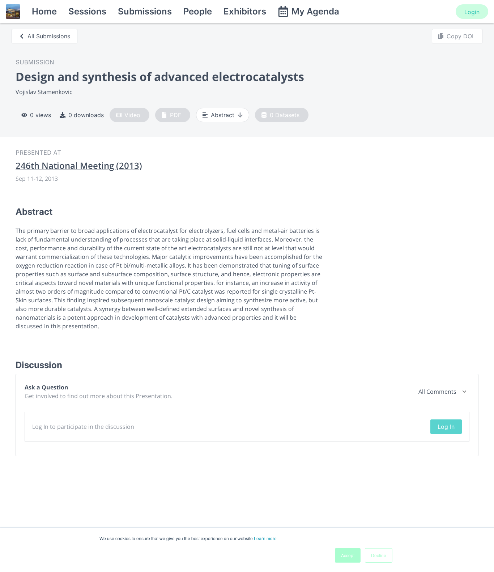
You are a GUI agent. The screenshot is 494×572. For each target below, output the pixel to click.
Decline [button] (378, 555)
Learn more (265, 538)
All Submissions (48, 36)
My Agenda (315, 11)
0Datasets (284, 115)
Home (44, 11)
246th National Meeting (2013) (79, 165)
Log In (446, 426)
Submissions (145, 11)
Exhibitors (244, 11)
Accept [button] (347, 555)
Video (132, 115)
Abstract (222, 115)
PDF (175, 115)
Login (472, 12)
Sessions (87, 11)
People (197, 11)
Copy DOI (460, 36)
